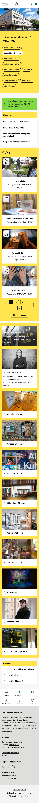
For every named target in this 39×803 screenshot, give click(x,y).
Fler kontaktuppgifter (10, 753)
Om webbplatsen (19, 790)
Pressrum (5, 755)
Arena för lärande (9, 778)
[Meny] (36, 4)
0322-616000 (14, 745)
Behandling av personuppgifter (19, 793)
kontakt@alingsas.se (16, 747)
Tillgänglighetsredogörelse (19, 796)
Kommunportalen (9, 775)
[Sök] (32, 4)
